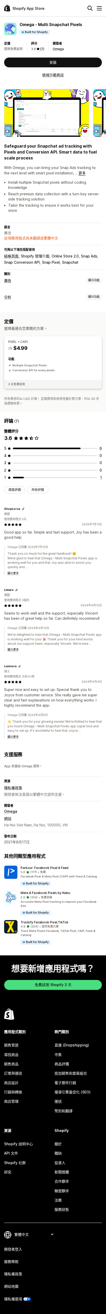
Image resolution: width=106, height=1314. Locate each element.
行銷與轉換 (13, 1092)
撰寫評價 (14, 490)
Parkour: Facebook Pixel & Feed (44, 868)
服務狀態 (62, 1209)
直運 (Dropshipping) (72, 1045)
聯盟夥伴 (62, 1191)
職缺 (58, 1153)
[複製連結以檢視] (23, 509)
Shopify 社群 (15, 1162)
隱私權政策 (13, 788)
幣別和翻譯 (64, 1111)
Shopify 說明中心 (18, 1144)
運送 (58, 1101)
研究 (7, 1172)
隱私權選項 (13, 1299)
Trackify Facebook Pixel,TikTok (44, 922)
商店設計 (11, 1083)
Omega (58, 49)
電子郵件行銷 (65, 1083)
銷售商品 (11, 1064)
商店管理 (11, 1101)
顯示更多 (13, 573)
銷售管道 (11, 1045)
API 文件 (11, 1153)
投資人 (60, 1162)
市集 (58, 1054)
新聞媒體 (62, 1172)
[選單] (99, 8)
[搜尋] (90, 8)
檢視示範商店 (53, 75)
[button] (53, 876)
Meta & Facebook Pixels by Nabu (45, 893)
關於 (58, 1144)
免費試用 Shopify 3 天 (53, 984)
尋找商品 (11, 1054)
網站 (7, 818)
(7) (42, 49)
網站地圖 (11, 1286)
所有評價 (38, 490)
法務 (58, 1200)
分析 (7, 297)
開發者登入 (13, 1249)
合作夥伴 (62, 1181)
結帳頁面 (11, 256)
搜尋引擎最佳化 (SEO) (73, 1092)
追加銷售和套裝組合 (71, 1073)
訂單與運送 (13, 1073)
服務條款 (11, 1261)
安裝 (53, 62)
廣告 (7, 280)
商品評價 (62, 1064)
